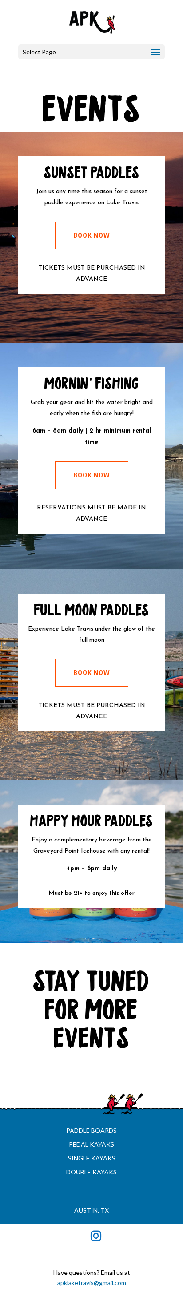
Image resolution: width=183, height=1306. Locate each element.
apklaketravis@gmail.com (91, 1282)
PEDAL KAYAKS (91, 1144)
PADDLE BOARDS (91, 1130)
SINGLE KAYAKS (91, 1158)
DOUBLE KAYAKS (91, 1172)
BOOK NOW (91, 235)
